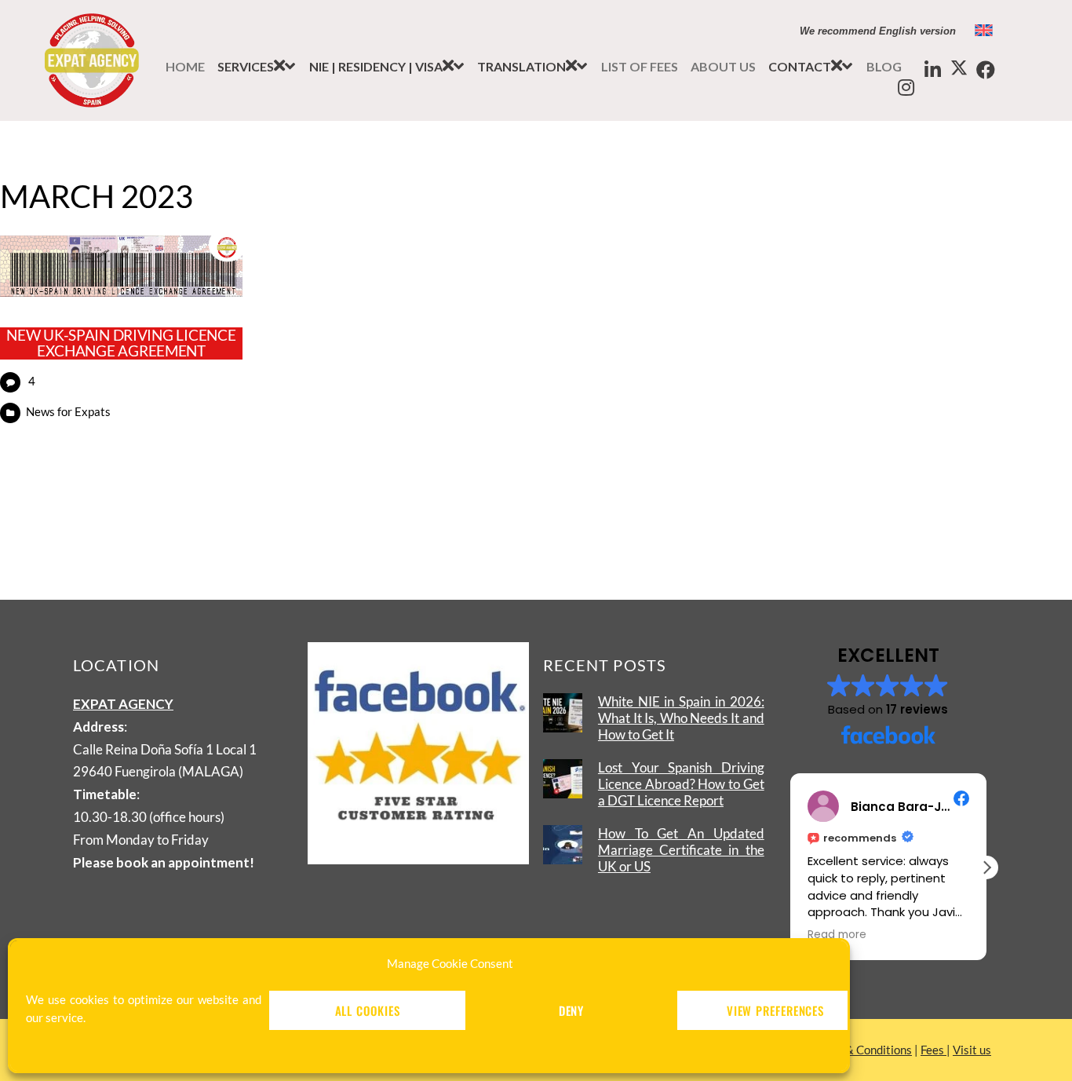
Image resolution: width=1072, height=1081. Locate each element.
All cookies (367, 1010)
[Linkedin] (932, 70)
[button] (811, 66)
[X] (959, 68)
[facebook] (985, 70)
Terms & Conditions (861, 1050)
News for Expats (68, 411)
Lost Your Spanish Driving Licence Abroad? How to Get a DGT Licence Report (681, 784)
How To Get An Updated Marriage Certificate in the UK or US (681, 850)
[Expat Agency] (92, 94)
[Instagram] (905, 87)
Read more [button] (837, 935)
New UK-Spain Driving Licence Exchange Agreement (120, 343)
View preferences (775, 1010)
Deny (572, 1010)
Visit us (972, 1050)
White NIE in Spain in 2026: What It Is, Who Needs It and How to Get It (681, 718)
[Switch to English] (984, 31)
